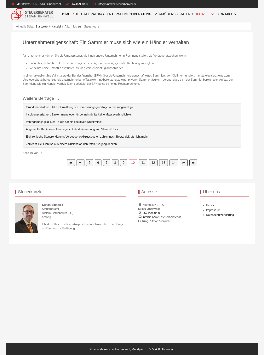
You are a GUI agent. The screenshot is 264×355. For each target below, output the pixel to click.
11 (143, 162)
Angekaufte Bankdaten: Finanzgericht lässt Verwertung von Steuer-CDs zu (73, 129)
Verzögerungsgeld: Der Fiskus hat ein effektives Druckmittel (63, 121)
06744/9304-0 (79, 4)
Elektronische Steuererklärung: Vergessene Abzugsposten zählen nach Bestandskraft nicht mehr (87, 136)
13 (163, 162)
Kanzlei (210, 205)
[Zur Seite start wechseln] (71, 162)
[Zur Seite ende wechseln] (193, 162)
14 (173, 162)
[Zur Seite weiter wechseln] (184, 162)
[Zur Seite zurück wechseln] (80, 162)
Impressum (213, 210)
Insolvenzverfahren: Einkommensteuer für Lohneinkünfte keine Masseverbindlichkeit (79, 114)
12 (153, 162)
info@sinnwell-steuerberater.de (117, 4)
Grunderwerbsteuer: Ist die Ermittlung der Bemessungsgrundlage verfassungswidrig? (79, 107)
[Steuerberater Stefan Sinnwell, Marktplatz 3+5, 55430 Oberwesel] (32, 14)
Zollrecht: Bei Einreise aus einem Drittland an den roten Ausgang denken (71, 144)
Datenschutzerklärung (220, 214)
